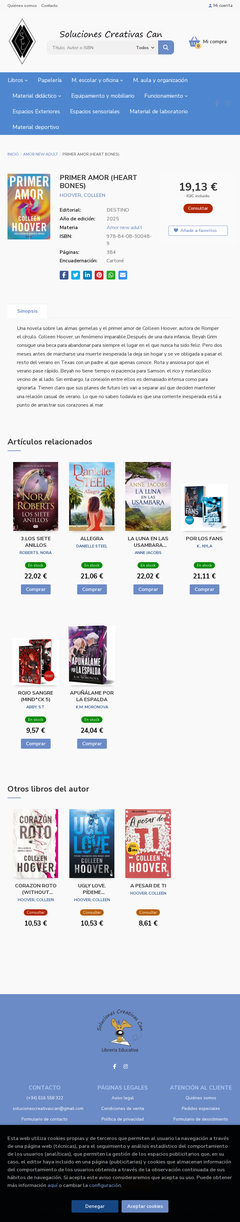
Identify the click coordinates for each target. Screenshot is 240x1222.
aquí (53, 1185)
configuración (105, 1185)
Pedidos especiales (201, 1109)
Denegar (95, 1206)
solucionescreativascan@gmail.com (48, 1109)
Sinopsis (27, 311)
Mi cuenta (222, 5)
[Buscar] (166, 47)
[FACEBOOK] (217, 103)
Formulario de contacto (45, 1119)
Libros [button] (16, 80)
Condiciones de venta (122, 1109)
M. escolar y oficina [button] (96, 80)
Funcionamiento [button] (164, 96)
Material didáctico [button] (35, 96)
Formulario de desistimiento (200, 1119)
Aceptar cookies (145, 1206)
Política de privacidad (123, 1119)
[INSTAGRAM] (227, 103)
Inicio (13, 154)
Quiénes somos (22, 5)
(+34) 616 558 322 (44, 1098)
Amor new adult (40, 154)
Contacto (49, 5)
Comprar (36, 589)
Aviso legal (123, 1098)
